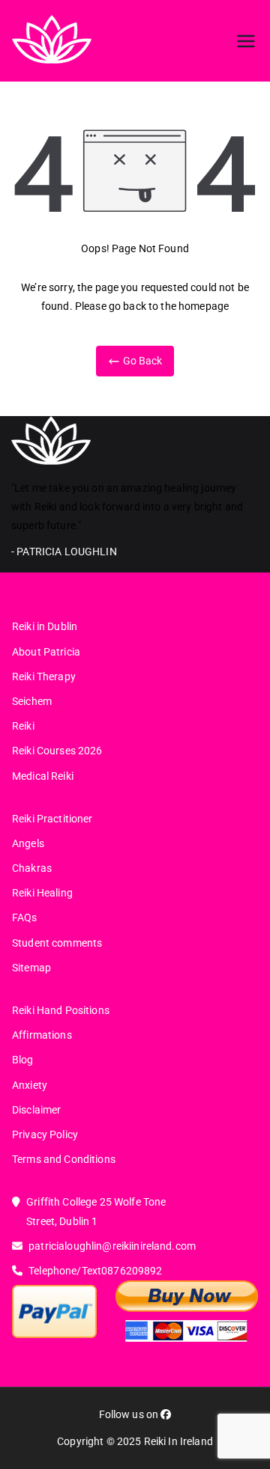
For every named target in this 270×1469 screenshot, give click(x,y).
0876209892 (131, 1271)
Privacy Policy (45, 1134)
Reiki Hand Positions (61, 1010)
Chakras (32, 868)
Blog (23, 1060)
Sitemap (31, 968)
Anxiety (29, 1085)
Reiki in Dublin (44, 626)
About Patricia (46, 652)
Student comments (57, 943)
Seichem (32, 701)
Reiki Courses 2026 (57, 751)
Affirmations (42, 1035)
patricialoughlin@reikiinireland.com (112, 1246)
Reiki (23, 726)
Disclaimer (36, 1110)
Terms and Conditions (64, 1159)
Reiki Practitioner (52, 819)
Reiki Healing (42, 893)
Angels (28, 843)
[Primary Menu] (246, 41)
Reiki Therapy (44, 676)
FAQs (25, 917)
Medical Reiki (43, 776)
